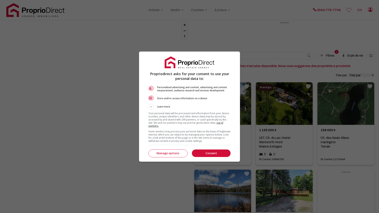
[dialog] (189, 106)
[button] (189, 106)
